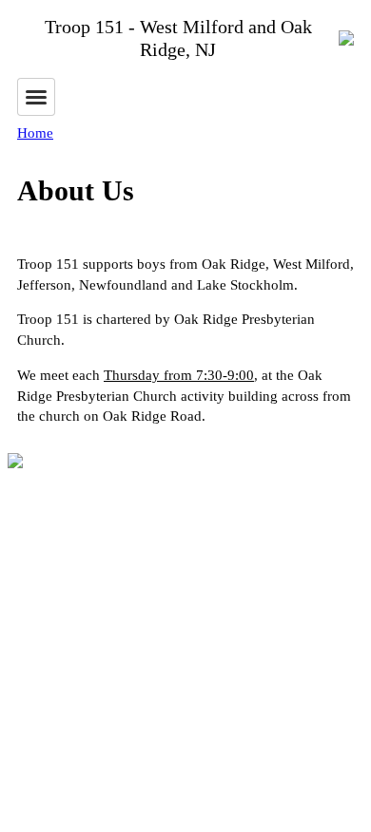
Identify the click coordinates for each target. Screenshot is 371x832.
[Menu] (36, 97)
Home (35, 133)
